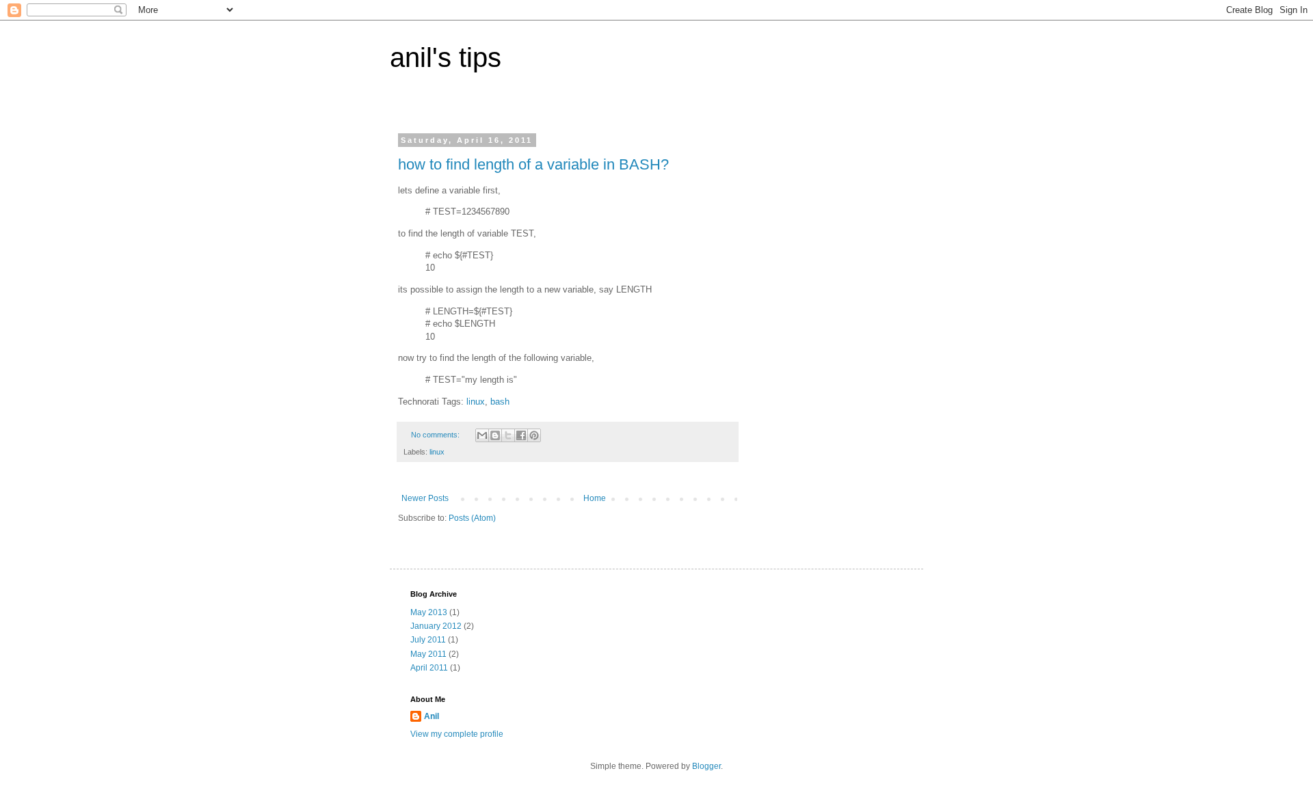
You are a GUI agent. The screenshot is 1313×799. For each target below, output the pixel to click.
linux (475, 401)
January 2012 (436, 626)
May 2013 (428, 612)
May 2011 (428, 654)
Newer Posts (425, 498)
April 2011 (429, 668)
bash (499, 401)
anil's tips (445, 57)
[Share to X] (508, 435)
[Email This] (482, 435)
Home (594, 498)
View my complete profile (456, 734)
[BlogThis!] (495, 435)
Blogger (706, 766)
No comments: (436, 435)
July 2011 (428, 640)
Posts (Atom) (472, 518)
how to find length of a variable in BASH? (533, 164)
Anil (431, 716)
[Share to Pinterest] (534, 435)
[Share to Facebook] (521, 435)
